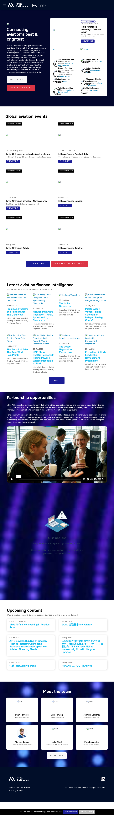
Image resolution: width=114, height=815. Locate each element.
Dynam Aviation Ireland (94, 71)
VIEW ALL (56, 380)
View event (87, 41)
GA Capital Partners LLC (66, 91)
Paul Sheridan (64, 79)
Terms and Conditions (19, 787)
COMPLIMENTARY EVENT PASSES (69, 264)
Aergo (65, 81)
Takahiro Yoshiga (65, 88)
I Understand (70, 811)
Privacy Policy (87, 811)
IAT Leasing (94, 90)
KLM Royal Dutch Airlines (65, 64)
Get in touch (16, 79)
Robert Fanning (65, 68)
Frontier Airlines (64, 76)
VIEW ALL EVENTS (38, 264)
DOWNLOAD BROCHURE (21, 88)
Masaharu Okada (93, 79)
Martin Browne (92, 88)
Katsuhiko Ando (93, 68)
